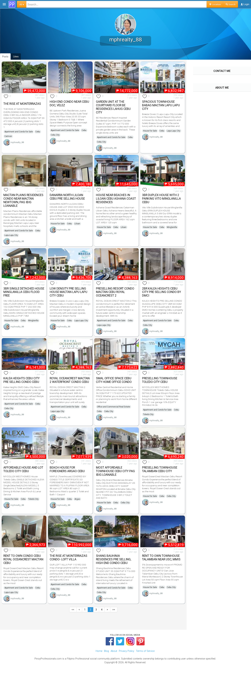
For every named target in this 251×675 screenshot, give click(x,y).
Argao (77, 499)
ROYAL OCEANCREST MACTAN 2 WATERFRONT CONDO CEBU (70, 380)
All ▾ (21, 4)
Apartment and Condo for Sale (18, 131)
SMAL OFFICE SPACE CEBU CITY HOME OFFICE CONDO (114, 380)
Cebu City (55, 135)
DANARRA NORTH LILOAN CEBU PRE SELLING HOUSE (67, 196)
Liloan (77, 223)
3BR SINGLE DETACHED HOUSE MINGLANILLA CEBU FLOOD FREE (23, 292)
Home (99, 651)
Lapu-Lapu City (173, 131)
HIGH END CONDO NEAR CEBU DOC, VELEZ (69, 103)
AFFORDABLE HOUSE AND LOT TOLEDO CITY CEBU (23, 469)
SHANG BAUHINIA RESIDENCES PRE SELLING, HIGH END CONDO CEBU (113, 559)
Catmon (8, 136)
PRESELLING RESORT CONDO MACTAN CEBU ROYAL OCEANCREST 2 (115, 292)
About (114, 651)
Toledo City (148, 414)
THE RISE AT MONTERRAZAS (22, 103)
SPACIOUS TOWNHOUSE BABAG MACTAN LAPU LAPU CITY (161, 105)
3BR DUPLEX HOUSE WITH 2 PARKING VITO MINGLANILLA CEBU (161, 198)
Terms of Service (145, 651)
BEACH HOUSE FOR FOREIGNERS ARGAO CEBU (67, 469)
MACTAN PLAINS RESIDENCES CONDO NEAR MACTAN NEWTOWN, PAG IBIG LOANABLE (23, 200)
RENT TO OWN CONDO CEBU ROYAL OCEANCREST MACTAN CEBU (23, 559)
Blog (106, 651)
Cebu (37, 131)
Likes (16, 56)
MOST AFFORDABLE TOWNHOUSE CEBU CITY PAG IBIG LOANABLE (115, 471)
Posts (5, 56)
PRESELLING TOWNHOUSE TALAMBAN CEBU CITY (159, 469)
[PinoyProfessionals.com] (12, 4)
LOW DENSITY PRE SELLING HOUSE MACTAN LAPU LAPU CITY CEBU (68, 292)
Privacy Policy (126, 651)
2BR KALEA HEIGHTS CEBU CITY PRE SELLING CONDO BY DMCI (161, 292)
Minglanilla (172, 227)
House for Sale (150, 131)
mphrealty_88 (17, 142)
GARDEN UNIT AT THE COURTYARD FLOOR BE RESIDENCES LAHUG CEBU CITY (113, 107)
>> (113, 609)
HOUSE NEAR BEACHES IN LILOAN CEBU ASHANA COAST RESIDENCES (116, 198)
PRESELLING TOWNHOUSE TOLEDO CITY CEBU (159, 380)
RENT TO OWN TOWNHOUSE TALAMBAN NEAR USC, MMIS (161, 557)
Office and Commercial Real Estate (113, 407)
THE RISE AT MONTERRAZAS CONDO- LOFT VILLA (68, 557)
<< (73, 609)
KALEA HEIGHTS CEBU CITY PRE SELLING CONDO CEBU (21, 380)
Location (216, 4)
